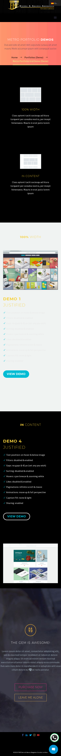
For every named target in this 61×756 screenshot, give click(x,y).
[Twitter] (30, 735)
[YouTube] (38, 735)
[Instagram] (34, 735)
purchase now (30, 687)
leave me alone (30, 697)
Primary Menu (55, 17)
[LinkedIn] (26, 735)
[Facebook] (23, 735)
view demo (16, 374)
